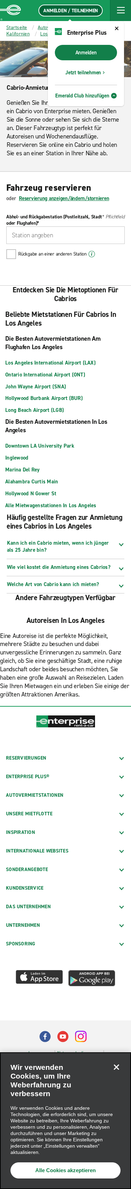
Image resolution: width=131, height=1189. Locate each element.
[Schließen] (116, 1067)
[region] (65, 1120)
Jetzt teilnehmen (83, 72)
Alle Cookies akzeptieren (65, 1170)
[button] (120, 10)
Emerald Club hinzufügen (82, 95)
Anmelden (86, 52)
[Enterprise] (10, 10)
